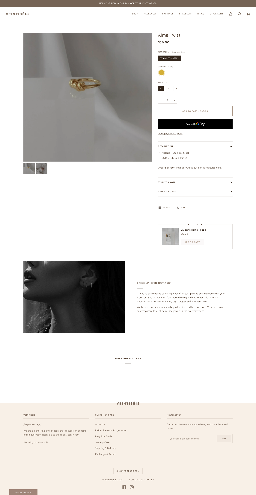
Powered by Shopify (141, 479)
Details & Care (167, 191)
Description (165, 146)
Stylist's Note (167, 182)
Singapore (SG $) (127, 471)
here (218, 167)
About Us (100, 424)
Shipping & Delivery (105, 448)
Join (224, 438)
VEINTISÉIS (111, 479)
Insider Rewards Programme (110, 430)
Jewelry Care (102, 442)
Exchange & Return (105, 454)
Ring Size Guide (103, 436)
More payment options (170, 133)
